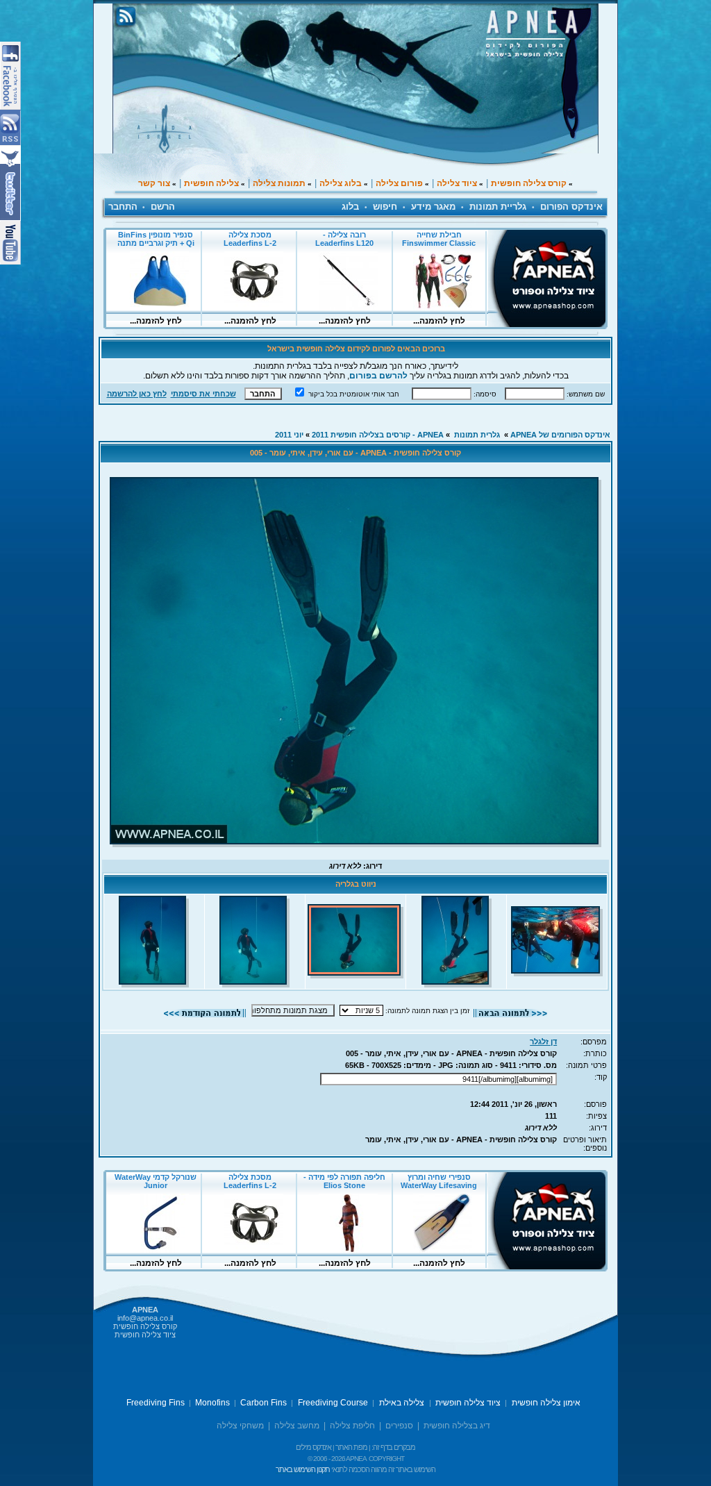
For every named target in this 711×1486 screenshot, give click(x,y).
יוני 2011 (289, 435)
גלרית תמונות (477, 435)
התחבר (122, 206)
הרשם (163, 206)
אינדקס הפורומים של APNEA (560, 435)
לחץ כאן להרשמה (137, 394)
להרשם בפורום (378, 376)
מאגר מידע (433, 206)
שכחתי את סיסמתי (203, 394)
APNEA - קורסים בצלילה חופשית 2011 (378, 435)
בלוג (350, 206)
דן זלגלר (543, 1041)
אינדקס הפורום (571, 206)
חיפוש (385, 206)
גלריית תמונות (497, 206)
